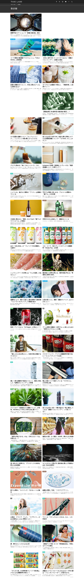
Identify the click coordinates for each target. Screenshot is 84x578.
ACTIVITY (44, 66)
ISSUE (12, 227)
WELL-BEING (13, 39)
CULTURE (12, 14)
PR (43, 39)
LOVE (11, 66)
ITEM (11, 173)
